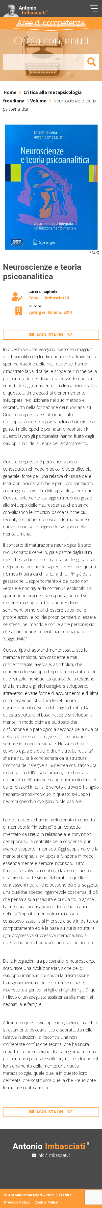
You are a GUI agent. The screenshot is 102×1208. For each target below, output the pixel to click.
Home (10, 92)
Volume (38, 101)
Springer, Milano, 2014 (50, 312)
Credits (65, 1195)
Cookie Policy (46, 1202)
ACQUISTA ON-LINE (54, 334)
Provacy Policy (17, 1202)
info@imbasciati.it (53, 1155)
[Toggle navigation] (93, 8)
